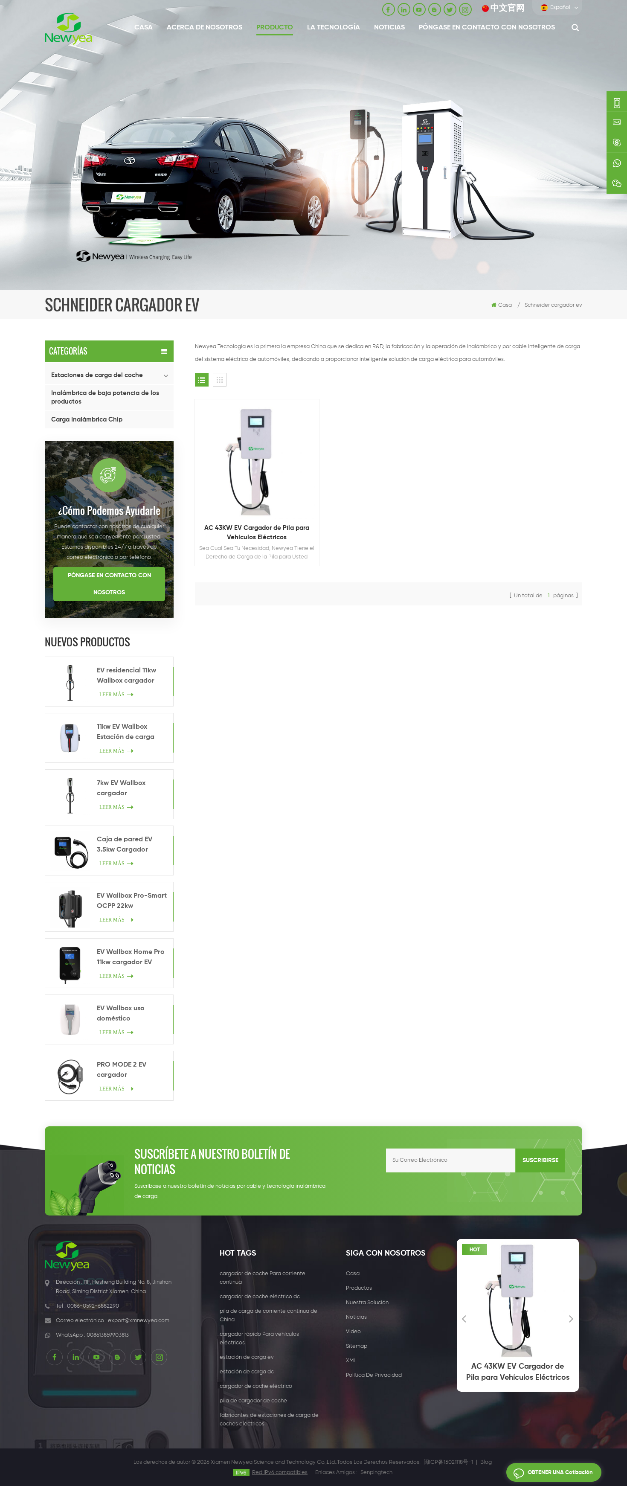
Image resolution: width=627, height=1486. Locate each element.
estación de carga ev (247, 1357)
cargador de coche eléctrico (256, 1386)
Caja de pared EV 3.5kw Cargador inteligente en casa (127, 845)
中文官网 (508, 8)
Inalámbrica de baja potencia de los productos (105, 397)
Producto (274, 27)
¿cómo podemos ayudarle (109, 510)
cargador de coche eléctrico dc (260, 1297)
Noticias (389, 27)
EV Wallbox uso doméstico (121, 1013)
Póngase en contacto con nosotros (487, 27)
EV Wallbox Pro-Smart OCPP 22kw (132, 901)
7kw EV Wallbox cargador (121, 788)
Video (353, 1332)
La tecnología (333, 27)
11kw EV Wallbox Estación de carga (125, 732)
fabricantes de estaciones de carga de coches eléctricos (269, 1420)
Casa (143, 27)
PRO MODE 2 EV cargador (121, 1070)
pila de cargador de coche (253, 1401)
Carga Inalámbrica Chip (86, 419)
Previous (464, 1318)
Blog (486, 1462)
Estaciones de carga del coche (97, 375)
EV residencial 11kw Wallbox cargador (126, 675)
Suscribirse (540, 1160)
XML (351, 1361)
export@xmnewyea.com (138, 1320)
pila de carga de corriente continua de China (268, 1316)
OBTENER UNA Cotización (560, 1472)
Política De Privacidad (374, 1375)
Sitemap (356, 1346)
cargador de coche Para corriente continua (262, 1278)
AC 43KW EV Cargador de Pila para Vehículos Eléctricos (256, 533)
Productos (359, 1288)
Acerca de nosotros (204, 27)
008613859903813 (108, 1335)
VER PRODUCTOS (261, 484)
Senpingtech (376, 1472)
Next (571, 1318)
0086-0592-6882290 (93, 1306)
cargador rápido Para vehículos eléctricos (259, 1339)
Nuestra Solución (367, 1303)
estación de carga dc (247, 1372)
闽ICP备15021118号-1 (448, 1462)
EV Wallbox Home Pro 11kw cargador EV (131, 957)
